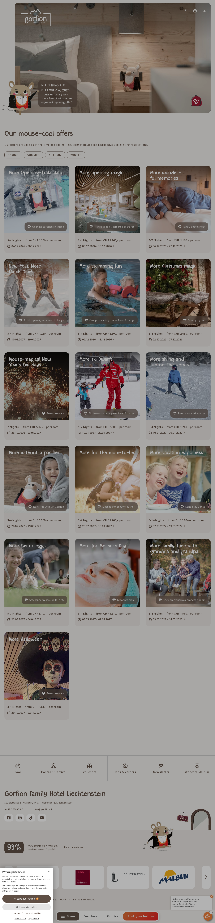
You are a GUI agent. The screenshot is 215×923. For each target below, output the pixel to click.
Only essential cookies (26, 907)
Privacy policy (20, 918)
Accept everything (24, 898)
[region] (26, 883)
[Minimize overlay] (49, 872)
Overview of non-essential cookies (27, 913)
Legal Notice (34, 918)
